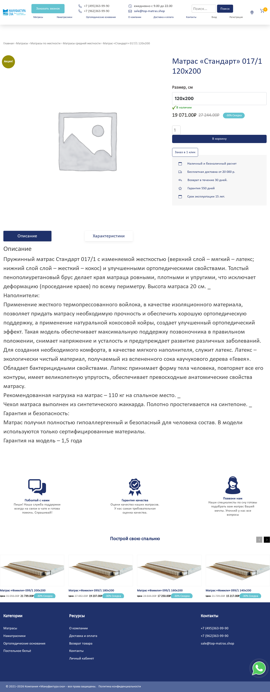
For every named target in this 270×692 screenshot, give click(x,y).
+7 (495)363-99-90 (96, 6)
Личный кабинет (81, 658)
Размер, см (182, 87)
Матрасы (22, 43)
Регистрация (236, 17)
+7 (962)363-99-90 (96, 11)
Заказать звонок (48, 8)
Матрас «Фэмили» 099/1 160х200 (160, 590)
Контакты (191, 17)
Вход (214, 17)
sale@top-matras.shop (149, 11)
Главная (8, 43)
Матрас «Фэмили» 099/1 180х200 (91, 590)
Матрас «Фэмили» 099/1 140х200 (228, 590)
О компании (134, 17)
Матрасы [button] (38, 17)
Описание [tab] (27, 236)
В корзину (219, 139)
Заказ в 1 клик (185, 152)
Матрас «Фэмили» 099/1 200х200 (23, 590)
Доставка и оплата (164, 17)
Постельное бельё (17, 651)
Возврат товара (80, 643)
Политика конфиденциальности (120, 686)
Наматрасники (64, 17)
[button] (267, 540)
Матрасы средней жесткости (82, 43)
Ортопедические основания (101, 17)
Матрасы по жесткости (45, 43)
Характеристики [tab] (109, 236)
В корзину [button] (14, 585)
